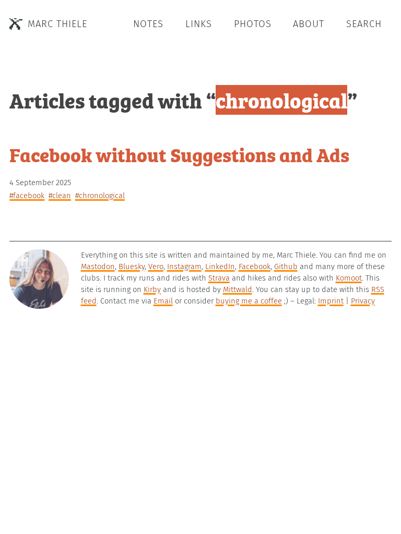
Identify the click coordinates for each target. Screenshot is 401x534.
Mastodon (98, 266)
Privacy (363, 301)
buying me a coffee (249, 301)
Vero (155, 266)
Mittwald (237, 289)
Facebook (254, 266)
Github (286, 266)
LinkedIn (220, 266)
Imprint (331, 301)
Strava (219, 278)
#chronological (100, 195)
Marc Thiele (57, 24)
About (308, 24)
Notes (148, 24)
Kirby (152, 289)
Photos (253, 24)
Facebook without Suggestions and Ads (179, 154)
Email (163, 301)
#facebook (26, 195)
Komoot (349, 278)
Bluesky (132, 266)
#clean (60, 195)
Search (364, 24)
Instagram (184, 266)
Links (198, 24)
